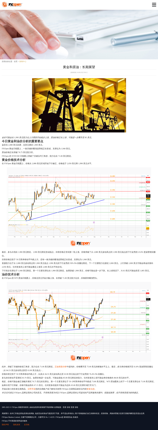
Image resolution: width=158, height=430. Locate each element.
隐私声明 (5, 425)
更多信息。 (92, 389)
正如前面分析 (61, 367)
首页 (15, 61)
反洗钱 (26, 425)
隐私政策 (16, 425)
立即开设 (31, 389)
